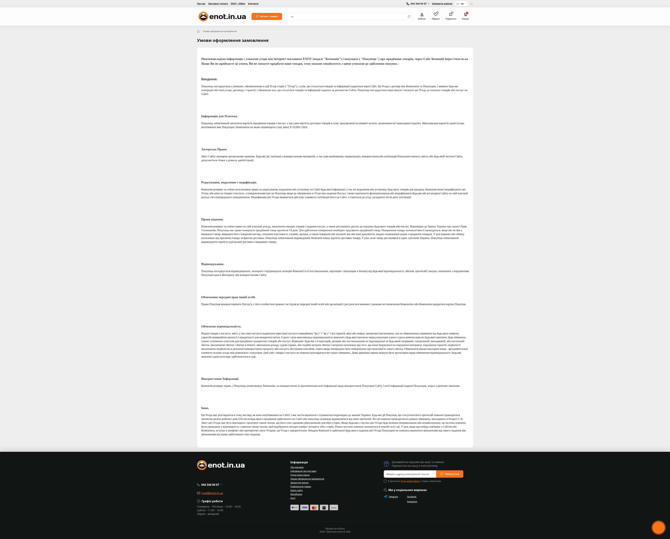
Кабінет (422, 18)
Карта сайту (296, 490)
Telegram (393, 496)
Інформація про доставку (303, 471)
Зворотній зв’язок (299, 482)
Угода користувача (300, 474)
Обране (436, 16)
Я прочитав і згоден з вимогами (414, 481)
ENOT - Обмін (238, 3)
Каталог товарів (269, 16)
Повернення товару (300, 486)
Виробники (296, 494)
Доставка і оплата (218, 3)
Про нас (201, 3)
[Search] (409, 16)
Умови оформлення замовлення (307, 478)
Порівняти (450, 16)
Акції (292, 498)
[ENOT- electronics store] (222, 16)
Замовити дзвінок (442, 3)
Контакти (253, 3)
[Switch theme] (471, 3)
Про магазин (297, 467)
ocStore (341, 528)
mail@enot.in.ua (212, 493)
